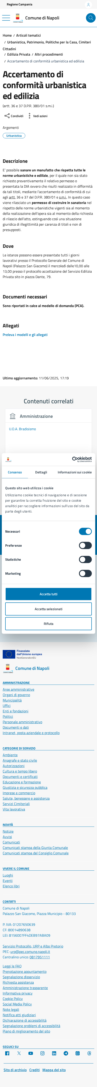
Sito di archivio (15, 1070)
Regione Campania (19, 4)
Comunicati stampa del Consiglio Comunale (36, 853)
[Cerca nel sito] (91, 18)
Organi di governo (16, 694)
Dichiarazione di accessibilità (24, 1020)
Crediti (34, 1070)
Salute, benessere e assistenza (26, 798)
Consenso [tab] (15, 472)
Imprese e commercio (19, 793)
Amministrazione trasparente (25, 987)
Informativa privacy (17, 993)
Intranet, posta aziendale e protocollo (31, 732)
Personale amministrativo (22, 722)
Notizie (8, 831)
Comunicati (11, 842)
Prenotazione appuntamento (24, 971)
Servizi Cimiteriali (16, 803)
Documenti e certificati (20, 776)
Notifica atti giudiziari (19, 1015)
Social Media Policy (17, 1004)
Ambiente (10, 755)
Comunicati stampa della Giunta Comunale (35, 847)
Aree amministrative (18, 689)
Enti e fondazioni (15, 711)
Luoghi (8, 875)
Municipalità (12, 700)
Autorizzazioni (14, 765)
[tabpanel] (48, 453)
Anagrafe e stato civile (20, 760)
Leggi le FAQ (12, 966)
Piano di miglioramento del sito (26, 1031)
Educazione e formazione (22, 782)
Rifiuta (48, 623)
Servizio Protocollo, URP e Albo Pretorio (33, 946)
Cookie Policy (13, 998)
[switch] (85, 545)
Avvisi (7, 836)
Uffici (7, 705)
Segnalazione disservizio (21, 977)
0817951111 (40, 957)
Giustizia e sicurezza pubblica (25, 787)
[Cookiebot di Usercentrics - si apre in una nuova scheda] (72, 460)
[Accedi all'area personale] (88, 4)
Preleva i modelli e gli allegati (25, 334)
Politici (8, 716)
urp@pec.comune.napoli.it (30, 951)
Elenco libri (11, 886)
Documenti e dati (16, 727)
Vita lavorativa (14, 809)
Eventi (8, 880)
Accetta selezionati (48, 608)
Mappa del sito (54, 1070)
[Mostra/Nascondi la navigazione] (6, 18)
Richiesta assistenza (18, 982)
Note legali (11, 1009)
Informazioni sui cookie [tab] (75, 472)
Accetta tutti (49, 594)
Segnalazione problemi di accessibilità (31, 1025)
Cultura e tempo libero (20, 771)
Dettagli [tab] (41, 472)
